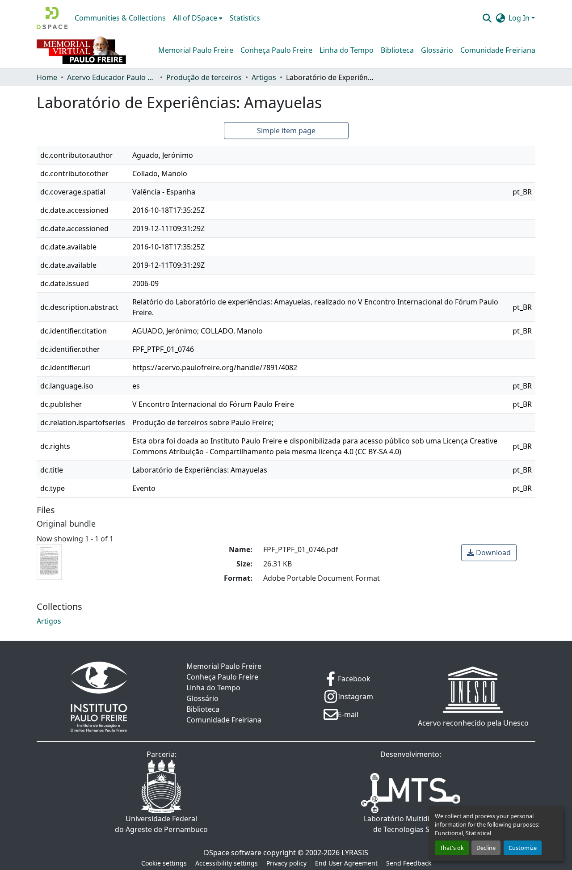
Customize (523, 848)
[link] (489, 552)
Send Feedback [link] (408, 863)
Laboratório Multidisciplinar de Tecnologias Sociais (411, 824)
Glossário (437, 50)
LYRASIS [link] (354, 852)
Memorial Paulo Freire (195, 50)
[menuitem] (198, 18)
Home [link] (47, 77)
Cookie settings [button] (164, 863)
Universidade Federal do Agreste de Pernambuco (161, 824)
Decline (486, 848)
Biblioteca (397, 50)
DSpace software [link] (232, 852)
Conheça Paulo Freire (276, 50)
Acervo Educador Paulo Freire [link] (111, 77)
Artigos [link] (264, 77)
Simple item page (286, 130)
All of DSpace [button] (195, 18)
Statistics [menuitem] (245, 18)
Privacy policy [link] (286, 863)
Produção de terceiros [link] (204, 77)
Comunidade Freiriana (497, 50)
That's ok (452, 848)
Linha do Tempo (347, 50)
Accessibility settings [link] (226, 863)
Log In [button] (520, 18)
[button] (52, 18)
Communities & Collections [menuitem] (120, 18)
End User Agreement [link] (346, 863)
